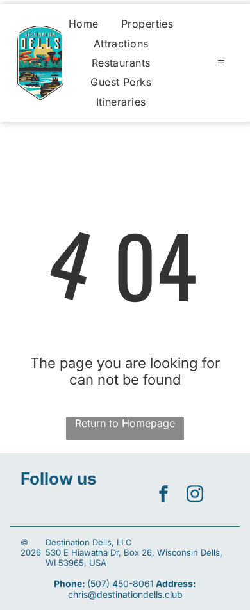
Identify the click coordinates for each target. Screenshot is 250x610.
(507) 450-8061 (120, 583)
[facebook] (163, 495)
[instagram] (195, 495)
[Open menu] (221, 62)
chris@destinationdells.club (125, 594)
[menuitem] (83, 23)
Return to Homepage (125, 423)
